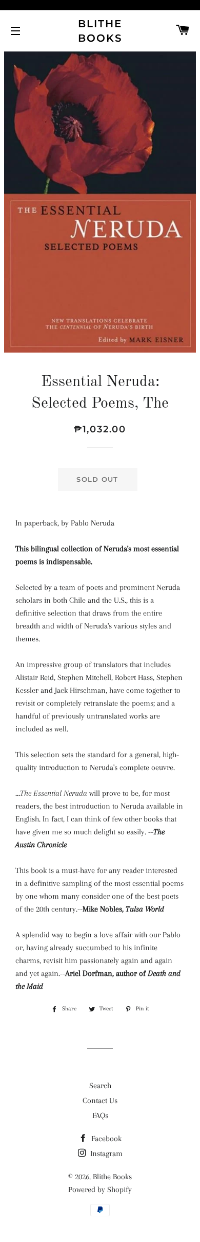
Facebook (105, 1138)
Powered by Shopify (100, 1189)
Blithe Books (100, 31)
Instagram (105, 1153)
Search (100, 1085)
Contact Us (100, 1100)
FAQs (100, 1115)
